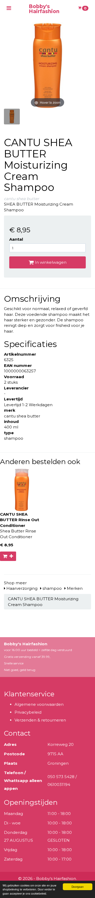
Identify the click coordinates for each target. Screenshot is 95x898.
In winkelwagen (50, 262)
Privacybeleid (28, 712)
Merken (74, 588)
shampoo (51, 588)
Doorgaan (78, 887)
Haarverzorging (21, 588)
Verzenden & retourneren (40, 720)
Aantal (16, 239)
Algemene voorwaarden (39, 704)
